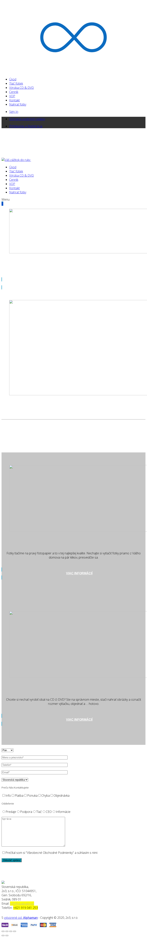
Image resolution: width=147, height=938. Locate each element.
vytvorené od (13, 918)
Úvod (12, 79)
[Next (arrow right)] (6, 935)
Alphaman (30, 918)
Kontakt (14, 100)
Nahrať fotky (17, 104)
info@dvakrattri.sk (22, 903)
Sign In (13, 112)
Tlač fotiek (16, 83)
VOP (12, 96)
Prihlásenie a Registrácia (25, 126)
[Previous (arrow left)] (3, 935)
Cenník (13, 92)
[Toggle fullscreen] (10, 931)
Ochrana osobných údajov (27, 119)
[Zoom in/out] (14, 931)
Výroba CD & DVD (21, 88)
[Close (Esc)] (3, 931)
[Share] (6, 931)
